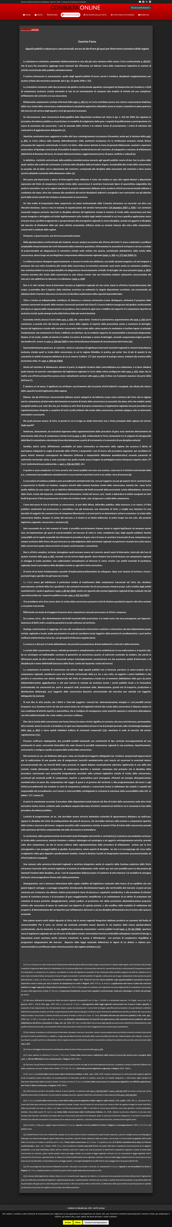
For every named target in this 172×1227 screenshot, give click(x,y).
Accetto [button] (68, 1222)
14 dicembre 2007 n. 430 (122, 207)
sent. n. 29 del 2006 (130, 929)
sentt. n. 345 (109, 255)
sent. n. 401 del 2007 (128, 1095)
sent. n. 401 (79, 102)
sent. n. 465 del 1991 (118, 1091)
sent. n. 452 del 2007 (78, 595)
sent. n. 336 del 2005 (56, 341)
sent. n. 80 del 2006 (65, 591)
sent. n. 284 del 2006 (52, 361)
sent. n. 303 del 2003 (98, 1091)
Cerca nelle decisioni (141, 8)
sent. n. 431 (139, 319)
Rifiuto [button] (78, 1222)
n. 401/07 (145, 61)
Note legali (99, 1208)
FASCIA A (46, 2)
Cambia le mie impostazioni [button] (96, 1222)
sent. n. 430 (78, 279)
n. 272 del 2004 (124, 255)
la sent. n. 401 (79, 436)
